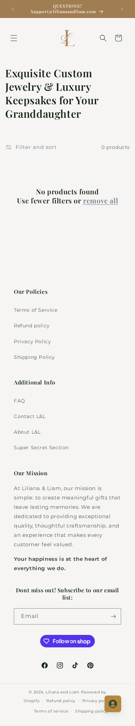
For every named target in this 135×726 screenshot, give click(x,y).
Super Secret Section (41, 447)
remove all (100, 200)
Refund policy (32, 325)
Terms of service (51, 711)
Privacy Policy (32, 341)
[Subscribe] (113, 616)
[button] (13, 38)
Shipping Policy (34, 357)
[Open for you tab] (113, 704)
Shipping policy (91, 711)
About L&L (27, 432)
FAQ (19, 401)
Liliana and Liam (63, 692)
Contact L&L (30, 416)
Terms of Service (35, 310)
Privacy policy (96, 700)
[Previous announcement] (12, 9)
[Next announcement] (122, 9)
